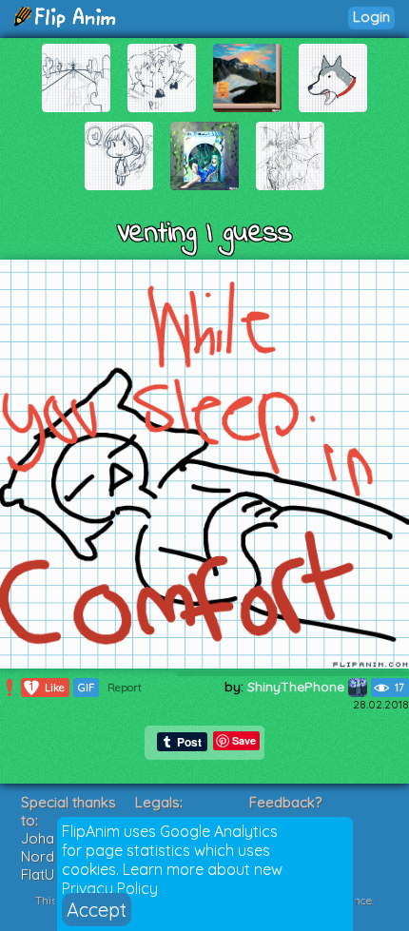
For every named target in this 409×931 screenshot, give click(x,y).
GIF (86, 687)
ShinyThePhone (297, 686)
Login (371, 17)
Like (47, 687)
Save (244, 740)
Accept (97, 909)
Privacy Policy (110, 888)
